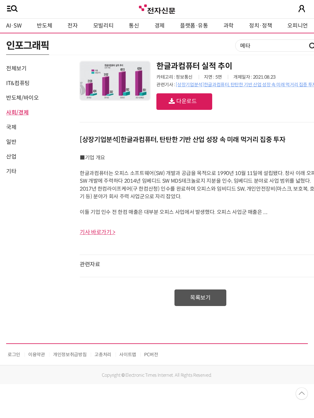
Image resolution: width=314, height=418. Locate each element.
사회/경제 (17, 112)
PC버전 (151, 354)
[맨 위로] (302, 393)
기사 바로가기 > (97, 232)
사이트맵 (127, 354)
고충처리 (102, 354)
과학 (229, 25)
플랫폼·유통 (194, 25)
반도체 (44, 25)
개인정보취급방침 (69, 354)
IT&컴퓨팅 (18, 83)
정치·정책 (260, 25)
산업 (11, 156)
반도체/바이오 (22, 98)
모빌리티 (103, 25)
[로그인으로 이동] (302, 8)
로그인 (14, 354)
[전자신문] (157, 8)
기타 (11, 171)
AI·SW (13, 25)
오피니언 (297, 25)
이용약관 (36, 354)
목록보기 (200, 297)
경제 (160, 25)
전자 (72, 25)
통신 (134, 25)
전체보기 (16, 68)
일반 (11, 142)
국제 (11, 127)
